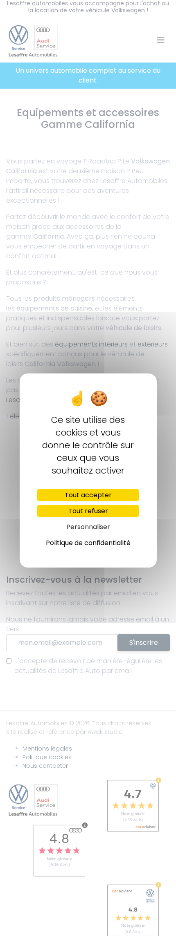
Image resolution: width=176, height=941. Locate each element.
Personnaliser (88, 527)
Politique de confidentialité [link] (88, 543)
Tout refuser (88, 511)
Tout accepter (88, 495)
